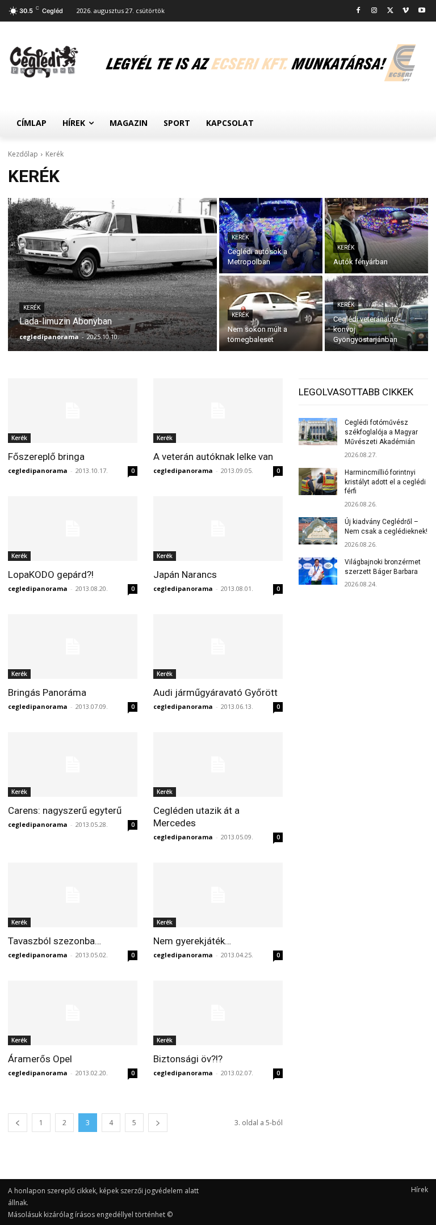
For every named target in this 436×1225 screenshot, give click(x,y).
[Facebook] (358, 11)
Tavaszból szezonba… (54, 941)
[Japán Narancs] (218, 528)
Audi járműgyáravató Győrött (215, 692)
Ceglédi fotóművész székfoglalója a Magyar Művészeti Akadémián (381, 432)
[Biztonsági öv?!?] (218, 1013)
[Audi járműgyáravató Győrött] (218, 646)
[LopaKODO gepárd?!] (72, 528)
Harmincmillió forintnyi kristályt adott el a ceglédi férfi (385, 482)
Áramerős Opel (40, 1059)
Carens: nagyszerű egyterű (64, 810)
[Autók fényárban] (376, 235)
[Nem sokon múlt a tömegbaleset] (270, 313)
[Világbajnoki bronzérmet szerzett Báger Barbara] (318, 571)
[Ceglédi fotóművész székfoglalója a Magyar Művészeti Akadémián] (318, 431)
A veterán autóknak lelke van (213, 456)
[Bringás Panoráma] (72, 646)
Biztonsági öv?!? (188, 1059)
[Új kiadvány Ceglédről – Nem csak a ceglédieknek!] (318, 530)
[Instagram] (374, 11)
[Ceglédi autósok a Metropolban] (270, 235)
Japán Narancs (185, 574)
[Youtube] (421, 11)
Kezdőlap (23, 154)
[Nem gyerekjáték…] (218, 895)
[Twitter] (390, 11)
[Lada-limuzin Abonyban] (112, 274)
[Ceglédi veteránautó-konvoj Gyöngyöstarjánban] (376, 313)
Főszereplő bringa (46, 456)
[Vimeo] (405, 11)
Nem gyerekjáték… (192, 941)
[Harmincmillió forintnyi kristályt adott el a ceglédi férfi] (318, 481)
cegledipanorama (38, 470)
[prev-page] (17, 1122)
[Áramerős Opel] (72, 1013)
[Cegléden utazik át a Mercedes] (218, 764)
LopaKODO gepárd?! (51, 574)
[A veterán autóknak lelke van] (218, 410)
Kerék (31, 308)
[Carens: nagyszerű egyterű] (72, 764)
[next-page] (157, 1122)
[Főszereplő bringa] (72, 410)
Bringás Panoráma (47, 692)
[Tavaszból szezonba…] (72, 895)
